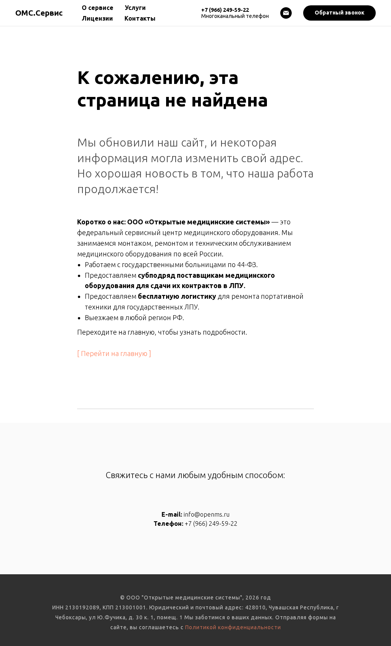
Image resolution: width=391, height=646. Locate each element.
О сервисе (97, 7)
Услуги (135, 7)
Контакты (139, 18)
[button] (339, 13)
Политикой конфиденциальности (233, 627)
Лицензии (97, 18)
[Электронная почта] (286, 13)
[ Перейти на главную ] (114, 353)
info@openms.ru (206, 514)
